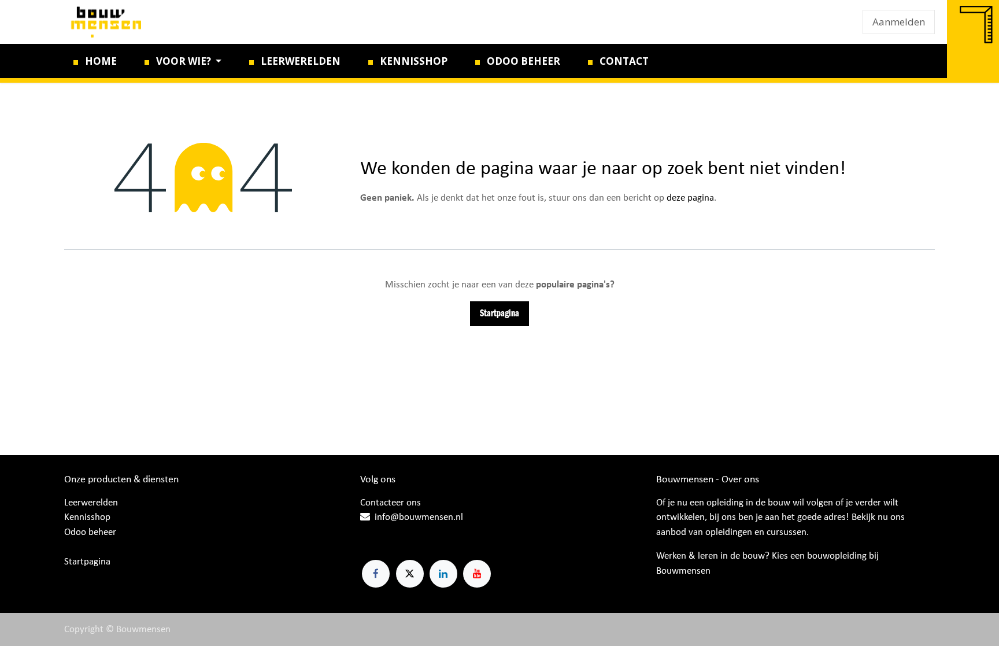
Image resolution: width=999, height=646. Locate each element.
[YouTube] (477, 574)
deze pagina (690, 198)
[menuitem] (95, 61)
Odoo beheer (90, 532)
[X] (410, 574)
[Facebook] (376, 574)
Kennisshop (87, 517)
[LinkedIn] (443, 574)
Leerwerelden (91, 503)
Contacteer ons (390, 503)
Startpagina (499, 313)
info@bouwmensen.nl (419, 517)
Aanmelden (898, 21)
